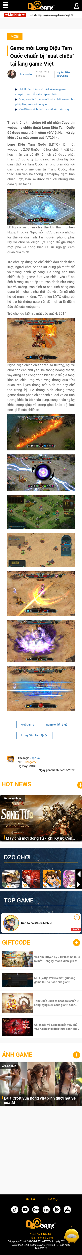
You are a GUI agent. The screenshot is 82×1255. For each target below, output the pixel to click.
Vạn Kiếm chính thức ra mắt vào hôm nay (44, 109)
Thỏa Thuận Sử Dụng (41, 1237)
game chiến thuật (57, 724)
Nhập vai (34, 758)
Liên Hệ (29, 1199)
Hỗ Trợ (53, 1199)
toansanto (26, 74)
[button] (78, 884)
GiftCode (16, 942)
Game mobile (12, 798)
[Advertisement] (41, 1151)
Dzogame (31, 762)
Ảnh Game (17, 1054)
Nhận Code (56, 959)
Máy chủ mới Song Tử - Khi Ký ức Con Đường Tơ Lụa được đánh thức (39, 838)
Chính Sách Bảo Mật (41, 1234)
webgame (27, 724)
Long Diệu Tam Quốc (34, 735)
